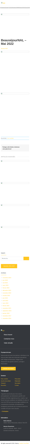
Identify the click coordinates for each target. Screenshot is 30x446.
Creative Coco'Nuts (24, 443)
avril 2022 (5, 300)
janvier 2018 (6, 313)
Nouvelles (3, 385)
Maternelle (17, 381)
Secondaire (17, 383)
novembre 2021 (7, 308)
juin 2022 (5, 298)
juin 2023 (5, 280)
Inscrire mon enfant (6, 381)
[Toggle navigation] (28, 3)
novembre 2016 (7, 318)
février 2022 (6, 305)
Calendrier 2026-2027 (9, 266)
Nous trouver (8, 334)
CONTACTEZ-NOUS (8, 368)
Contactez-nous (9, 339)
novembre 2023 (7, 277)
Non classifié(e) (10, 138)
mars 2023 (5, 285)
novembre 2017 (7, 315)
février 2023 (6, 287)
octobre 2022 (6, 295)
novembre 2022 (7, 293)
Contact (17, 385)
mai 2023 (5, 282)
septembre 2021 (7, 310)
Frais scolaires (4, 378)
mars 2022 (5, 303)
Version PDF (4, 48)
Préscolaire (17, 378)
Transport (3, 383)
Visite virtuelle (8, 343)
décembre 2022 (7, 290)
